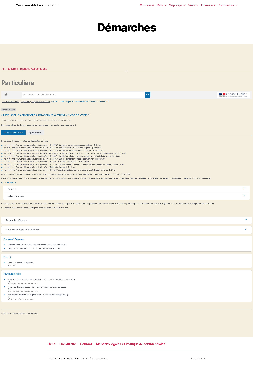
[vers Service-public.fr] (233, 95)
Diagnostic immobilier (40, 101)
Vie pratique (175, 5)
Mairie (160, 5)
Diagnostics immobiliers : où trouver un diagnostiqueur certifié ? (35, 248)
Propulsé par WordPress (94, 358)
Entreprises (23, 68)
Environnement (227, 5)
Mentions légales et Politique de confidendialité (130, 344)
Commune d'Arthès (29, 5)
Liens (51, 344)
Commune (145, 5)
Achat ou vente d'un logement (20, 263)
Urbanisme (207, 5)
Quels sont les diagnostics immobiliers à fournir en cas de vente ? (80, 101)
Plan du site (67, 344)
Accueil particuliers (10, 101)
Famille (191, 5)
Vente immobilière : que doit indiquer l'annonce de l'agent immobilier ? (37, 245)
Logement (25, 101)
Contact (86, 344)
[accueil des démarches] (6, 94)
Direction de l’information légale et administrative (20, 313)
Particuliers (8, 68)
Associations (39, 68)
